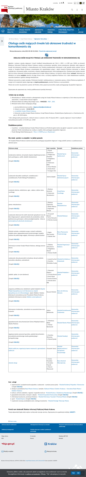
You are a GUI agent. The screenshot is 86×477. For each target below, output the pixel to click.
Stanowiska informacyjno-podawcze (75, 155)
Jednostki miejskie (39, 31)
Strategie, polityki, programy (66, 31)
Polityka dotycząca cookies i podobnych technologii (40, 430)
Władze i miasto (11, 31)
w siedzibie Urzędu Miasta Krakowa (25, 111)
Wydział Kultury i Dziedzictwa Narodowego (59, 392)
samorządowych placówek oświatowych (20, 221)
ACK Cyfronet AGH (40, 460)
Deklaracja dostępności (8, 429)
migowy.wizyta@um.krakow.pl (42, 107)
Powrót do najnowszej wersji (47, 51)
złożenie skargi (13, 363)
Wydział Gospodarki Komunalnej (47, 395)
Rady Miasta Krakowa (31, 388)
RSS (3, 438)
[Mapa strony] (77, 10)
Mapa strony (5, 436)
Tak (73, 473)
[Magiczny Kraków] (64, 444)
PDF (49, 101)
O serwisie (33, 436)
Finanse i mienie (51, 31)
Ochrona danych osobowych (9, 424)
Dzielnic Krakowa (60, 388)
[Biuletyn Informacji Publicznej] (21, 444)
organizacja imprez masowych (28, 348)
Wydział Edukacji (62, 216)
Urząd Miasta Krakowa (24, 31)
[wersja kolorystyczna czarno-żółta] (80, 3)
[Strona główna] (3, 31)
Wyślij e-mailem (8, 451)
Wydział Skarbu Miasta (64, 322)
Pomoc (32, 438)
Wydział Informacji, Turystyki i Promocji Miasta (52, 397)
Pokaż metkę (13, 421)
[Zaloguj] (82, 10)
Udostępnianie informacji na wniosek (40, 424)
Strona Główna (14, 39)
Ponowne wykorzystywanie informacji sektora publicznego (71, 425)
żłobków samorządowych (34, 297)
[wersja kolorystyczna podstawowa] (75, 3)
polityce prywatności (33, 474)
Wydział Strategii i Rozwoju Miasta (58, 401)
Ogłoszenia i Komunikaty (40, 39)
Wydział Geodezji (62, 336)
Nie (78, 473)
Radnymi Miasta (49, 388)
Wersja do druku (52, 451)
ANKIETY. (73, 412)
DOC (53, 101)
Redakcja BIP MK (63, 436)
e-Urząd (80, 31)
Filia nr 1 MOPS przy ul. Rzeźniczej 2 (44, 132)
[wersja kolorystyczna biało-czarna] (78, 3)
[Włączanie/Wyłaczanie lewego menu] (2, 41)
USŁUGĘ (16, 278)
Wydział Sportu (21, 399)
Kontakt (61, 438)
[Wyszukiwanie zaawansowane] (72, 10)
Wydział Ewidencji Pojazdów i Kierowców (71, 384)
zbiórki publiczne (13, 348)
